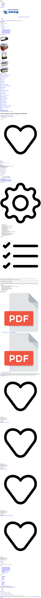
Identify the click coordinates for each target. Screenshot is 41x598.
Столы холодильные (3, 93)
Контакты (3, 5)
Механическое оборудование (6, 31)
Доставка (3, 3)
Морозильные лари (3, 87)
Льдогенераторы (2, 81)
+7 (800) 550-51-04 (7, 20)
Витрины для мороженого (3, 43)
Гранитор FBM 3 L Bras (3, 375)
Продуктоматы (2, 88)
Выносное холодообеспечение (6, 33)
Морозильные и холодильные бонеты (5, 85)
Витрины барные (2, 34)
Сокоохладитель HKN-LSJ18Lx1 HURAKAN (6, 515)
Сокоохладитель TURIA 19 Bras (4, 422)
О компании (3, 576)
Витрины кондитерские (3, 51)
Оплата (3, 4)
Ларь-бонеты (2, 79)
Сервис (3, 578)
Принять (1, 597)
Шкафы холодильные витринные (4, 107)
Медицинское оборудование (4, 84)
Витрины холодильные (3, 73)
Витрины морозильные (3, 60)
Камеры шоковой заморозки (4, 76)
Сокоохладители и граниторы (4, 90)
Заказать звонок (2, 591)
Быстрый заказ (2, 165)
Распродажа (3, 571)
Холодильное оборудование (6, 29)
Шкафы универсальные (3, 102)
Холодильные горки (3, 96)
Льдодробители (2, 82)
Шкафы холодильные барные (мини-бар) (5, 105)
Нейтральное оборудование (6, 32)
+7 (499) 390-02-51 (2, 20)
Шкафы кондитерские (3, 99)
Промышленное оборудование (6, 30)
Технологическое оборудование (6, 568)
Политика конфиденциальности (36, 596)
